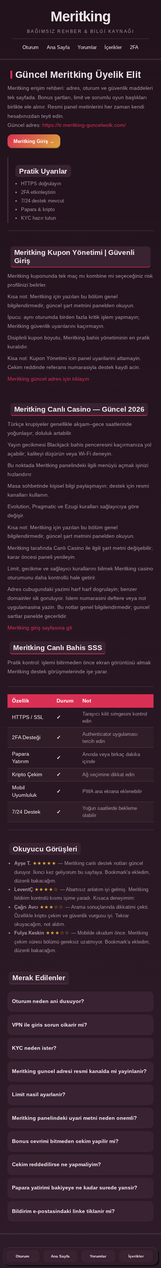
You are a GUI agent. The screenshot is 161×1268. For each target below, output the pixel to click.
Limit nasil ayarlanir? (39, 1094)
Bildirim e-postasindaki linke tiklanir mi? (63, 1211)
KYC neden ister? (34, 1048)
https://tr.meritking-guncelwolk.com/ (84, 125)
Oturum (30, 47)
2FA (134, 47)
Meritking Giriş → (33, 141)
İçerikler (113, 47)
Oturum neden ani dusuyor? (48, 1001)
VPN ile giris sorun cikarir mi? (49, 1025)
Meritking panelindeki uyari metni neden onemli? (74, 1118)
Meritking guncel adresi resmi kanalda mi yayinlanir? (79, 1071)
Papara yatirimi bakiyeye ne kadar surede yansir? (74, 1188)
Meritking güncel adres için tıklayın (48, 379)
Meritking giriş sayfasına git (39, 628)
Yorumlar (87, 47)
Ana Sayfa (58, 47)
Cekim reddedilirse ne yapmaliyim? (56, 1164)
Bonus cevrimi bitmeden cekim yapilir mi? (65, 1141)
